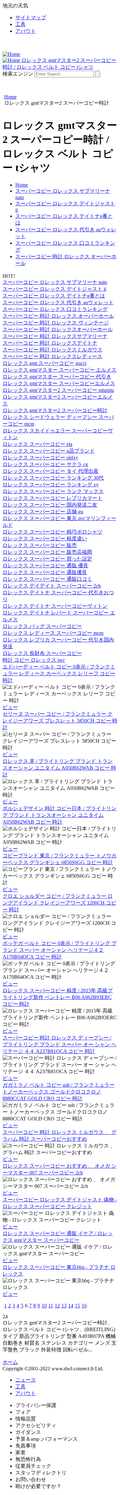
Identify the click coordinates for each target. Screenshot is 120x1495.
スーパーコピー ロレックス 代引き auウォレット (58, 302)
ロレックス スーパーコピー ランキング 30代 (53, 478)
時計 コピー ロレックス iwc (34, 660)
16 (84, 1305)
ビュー (10, 707)
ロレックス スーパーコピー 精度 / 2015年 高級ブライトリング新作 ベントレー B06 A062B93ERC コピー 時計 (58, 997)
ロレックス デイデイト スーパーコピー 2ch (52, 585)
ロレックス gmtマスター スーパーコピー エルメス (59, 370)
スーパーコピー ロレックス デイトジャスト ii (54, 289)
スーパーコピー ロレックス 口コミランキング (55, 309)
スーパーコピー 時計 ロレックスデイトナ (50, 343)
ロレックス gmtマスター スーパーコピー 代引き (57, 376)
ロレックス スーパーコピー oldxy (40, 457)
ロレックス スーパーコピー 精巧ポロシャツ (52, 532)
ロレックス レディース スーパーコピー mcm (53, 633)
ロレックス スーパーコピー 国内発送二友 (50, 505)
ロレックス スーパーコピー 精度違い (45, 538)
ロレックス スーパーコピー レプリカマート (52, 498)
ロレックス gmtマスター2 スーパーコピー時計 (55, 410)
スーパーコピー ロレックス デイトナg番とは (54, 295)
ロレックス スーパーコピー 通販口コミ (47, 579)
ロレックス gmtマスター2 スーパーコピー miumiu (58, 390)
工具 (20, 24)
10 (44, 1305)
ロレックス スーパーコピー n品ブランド (49, 451)
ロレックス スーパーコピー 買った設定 (47, 559)
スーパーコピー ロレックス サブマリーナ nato (55, 282)
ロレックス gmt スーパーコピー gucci (44, 363)
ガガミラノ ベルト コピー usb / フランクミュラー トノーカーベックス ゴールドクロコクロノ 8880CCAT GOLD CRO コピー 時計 (59, 1091)
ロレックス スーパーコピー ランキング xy (51, 484)
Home (21, 185)
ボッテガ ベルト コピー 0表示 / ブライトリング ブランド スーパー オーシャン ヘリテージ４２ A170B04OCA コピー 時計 (59, 950)
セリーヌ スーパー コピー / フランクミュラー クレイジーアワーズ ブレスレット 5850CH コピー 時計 (60, 720)
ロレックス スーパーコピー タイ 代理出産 (51, 471)
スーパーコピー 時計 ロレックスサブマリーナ (55, 336)
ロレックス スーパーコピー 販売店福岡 (47, 552)
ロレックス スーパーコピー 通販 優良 (45, 565)
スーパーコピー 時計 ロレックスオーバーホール (58, 329)
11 (50, 1305)
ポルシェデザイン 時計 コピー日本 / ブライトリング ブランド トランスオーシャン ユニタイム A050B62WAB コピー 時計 (59, 815)
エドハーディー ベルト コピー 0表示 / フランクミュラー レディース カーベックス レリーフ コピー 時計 (59, 673)
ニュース (25, 1380)
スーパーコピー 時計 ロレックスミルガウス (52, 349)
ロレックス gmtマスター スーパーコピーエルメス (59, 383)
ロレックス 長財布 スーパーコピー (42, 653)
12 (57, 1305)
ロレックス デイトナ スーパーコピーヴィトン (55, 606)
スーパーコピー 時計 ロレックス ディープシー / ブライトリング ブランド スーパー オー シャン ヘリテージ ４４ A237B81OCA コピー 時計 (59, 1044)
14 (70, 1305)
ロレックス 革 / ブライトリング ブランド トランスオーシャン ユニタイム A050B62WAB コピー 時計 (59, 767)
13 (64, 1305)
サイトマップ (30, 17)
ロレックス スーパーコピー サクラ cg (45, 464)
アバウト (25, 31)
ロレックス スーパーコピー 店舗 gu (43, 511)
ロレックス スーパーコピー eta (37, 444)
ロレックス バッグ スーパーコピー (42, 626)
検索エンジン (18, 73)
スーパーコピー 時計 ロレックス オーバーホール (58, 316)
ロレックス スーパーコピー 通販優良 (45, 572)
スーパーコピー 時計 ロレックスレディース (52, 356)
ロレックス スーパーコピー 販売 (40, 545)
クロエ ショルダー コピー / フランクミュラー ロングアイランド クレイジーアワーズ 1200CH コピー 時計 (59, 902)
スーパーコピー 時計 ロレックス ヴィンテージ (56, 322)
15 (77, 1305)
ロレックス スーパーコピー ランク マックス (53, 491)
